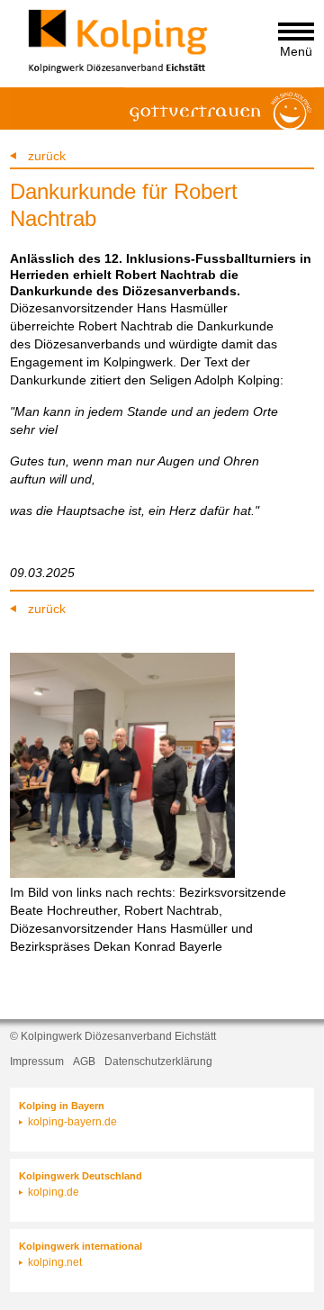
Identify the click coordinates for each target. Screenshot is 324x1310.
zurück (47, 156)
